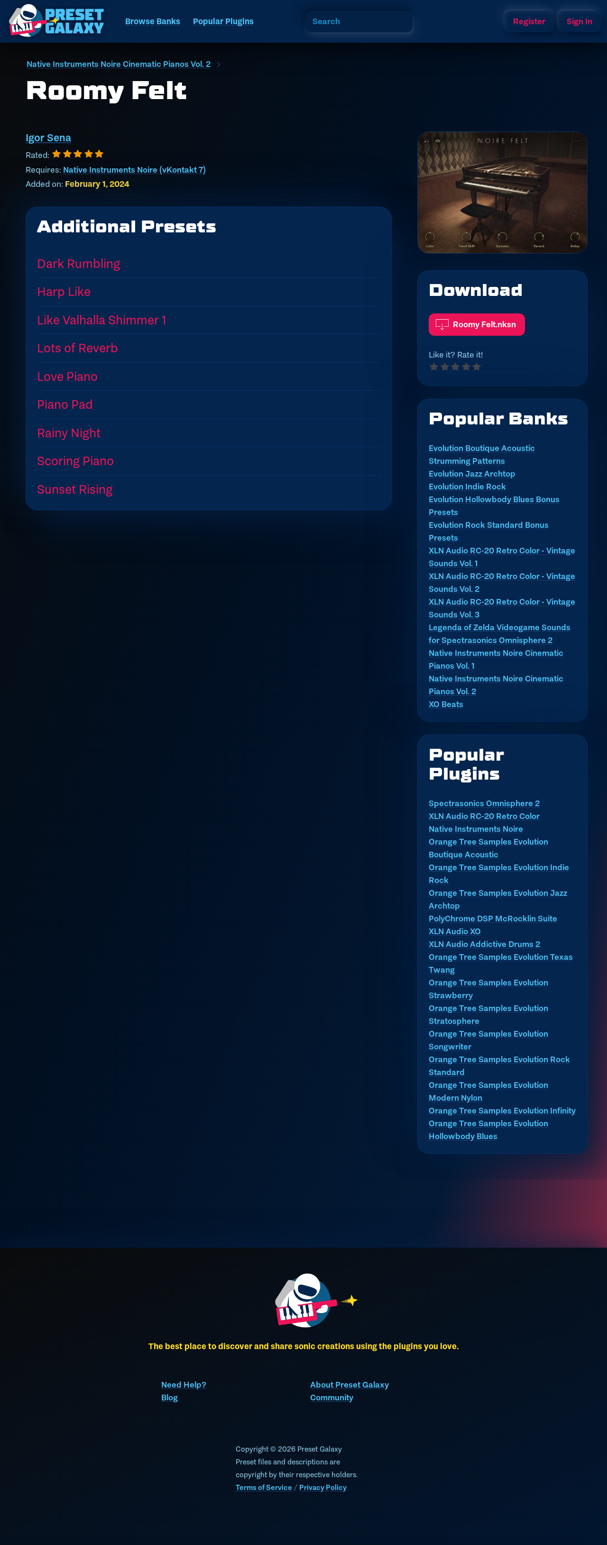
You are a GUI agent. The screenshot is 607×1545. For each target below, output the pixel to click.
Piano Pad (65, 404)
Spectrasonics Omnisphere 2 (484, 803)
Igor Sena (48, 137)
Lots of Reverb (77, 348)
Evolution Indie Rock (467, 486)
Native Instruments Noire (476, 829)
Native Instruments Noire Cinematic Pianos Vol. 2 (119, 64)
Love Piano (67, 376)
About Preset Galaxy (349, 1384)
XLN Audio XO (455, 931)
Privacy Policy (323, 1487)
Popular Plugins (223, 21)
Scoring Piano (75, 461)
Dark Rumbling (78, 263)
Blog (169, 1397)
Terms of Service (264, 1487)
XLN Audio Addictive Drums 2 (484, 944)
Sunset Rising (74, 489)
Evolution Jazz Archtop (472, 474)
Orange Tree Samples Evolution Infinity (502, 1110)
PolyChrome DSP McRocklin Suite (493, 918)
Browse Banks (152, 21)
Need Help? (183, 1384)
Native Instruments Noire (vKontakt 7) (134, 170)
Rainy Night (69, 433)
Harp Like (64, 291)
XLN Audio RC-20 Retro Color (484, 816)
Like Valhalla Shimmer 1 (101, 320)
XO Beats (446, 704)
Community (331, 1397)
